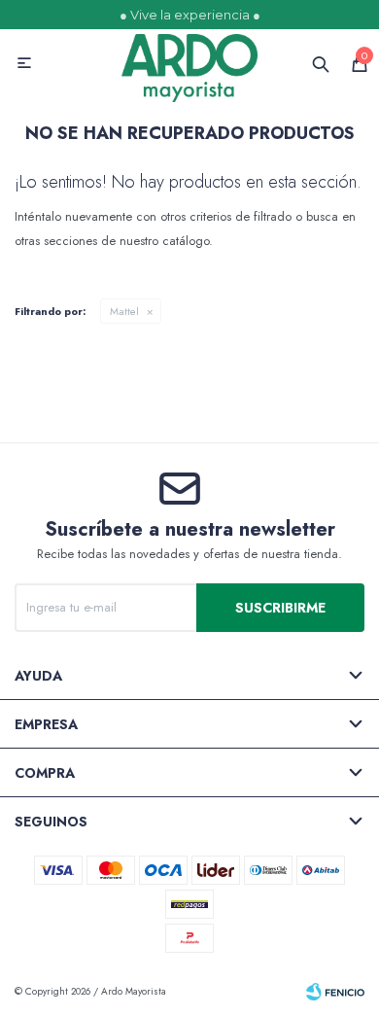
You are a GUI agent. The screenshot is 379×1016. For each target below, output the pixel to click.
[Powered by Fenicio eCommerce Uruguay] (335, 991)
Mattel (124, 311)
